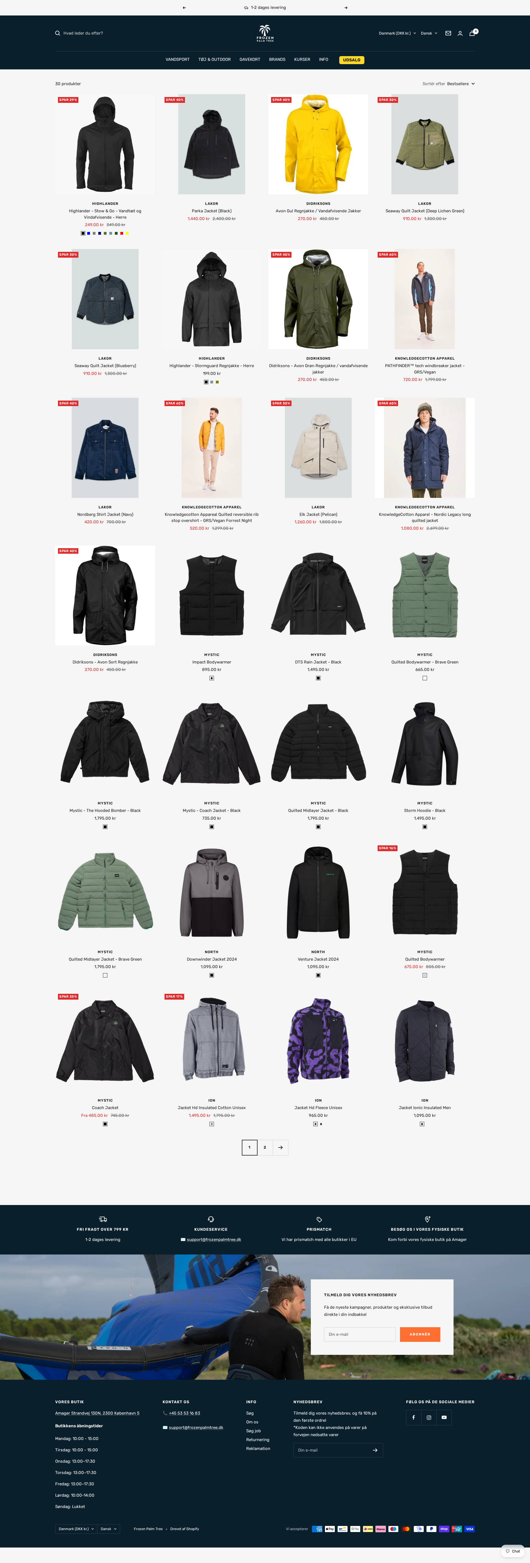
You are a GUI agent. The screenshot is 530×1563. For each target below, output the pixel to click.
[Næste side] (280, 1147)
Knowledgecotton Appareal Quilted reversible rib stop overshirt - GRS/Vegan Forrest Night (212, 517)
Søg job (253, 1430)
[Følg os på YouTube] (444, 1417)
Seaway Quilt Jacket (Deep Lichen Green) (425, 210)
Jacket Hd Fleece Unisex (318, 1107)
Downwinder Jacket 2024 (212, 959)
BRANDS (277, 59)
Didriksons (318, 204)
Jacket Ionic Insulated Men (425, 1107)
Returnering (257, 1439)
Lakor (211, 204)
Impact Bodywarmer (211, 662)
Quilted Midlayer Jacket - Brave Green (105, 959)
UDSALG (352, 59)
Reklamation (258, 1448)
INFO (323, 59)
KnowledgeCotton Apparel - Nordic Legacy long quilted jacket (425, 517)
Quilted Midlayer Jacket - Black (318, 810)
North (212, 952)
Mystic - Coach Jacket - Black (212, 810)
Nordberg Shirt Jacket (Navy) (105, 514)
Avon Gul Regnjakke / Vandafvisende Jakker (318, 210)
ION (211, 1100)
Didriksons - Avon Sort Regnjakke (105, 662)
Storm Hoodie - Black (425, 810)
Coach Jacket (105, 1107)
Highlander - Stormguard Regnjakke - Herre (211, 365)
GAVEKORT (250, 59)
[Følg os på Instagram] (428, 1417)
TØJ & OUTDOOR (214, 59)
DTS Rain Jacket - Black (318, 662)
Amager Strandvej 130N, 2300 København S (97, 1413)
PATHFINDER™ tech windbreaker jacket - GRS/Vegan (425, 369)
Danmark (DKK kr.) (395, 33)
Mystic (211, 655)
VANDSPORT (178, 59)
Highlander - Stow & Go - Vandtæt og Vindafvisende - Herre (105, 214)
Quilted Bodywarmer (425, 959)
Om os (252, 1422)
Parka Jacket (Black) (212, 210)
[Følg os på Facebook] (413, 1417)
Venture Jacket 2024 (318, 959)
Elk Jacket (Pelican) (318, 514)
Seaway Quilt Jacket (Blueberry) (105, 365)
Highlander (105, 204)
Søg (250, 1413)
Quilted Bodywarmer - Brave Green (425, 662)
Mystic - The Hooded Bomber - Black (105, 810)
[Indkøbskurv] (472, 33)
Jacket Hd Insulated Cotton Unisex (212, 1107)
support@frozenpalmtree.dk (214, 1239)
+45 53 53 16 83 (184, 1413)
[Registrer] (375, 1450)
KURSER (302, 59)
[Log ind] (460, 33)
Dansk (426, 33)
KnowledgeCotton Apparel (425, 358)
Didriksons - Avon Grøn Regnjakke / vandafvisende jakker (318, 369)
